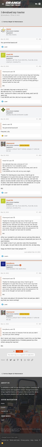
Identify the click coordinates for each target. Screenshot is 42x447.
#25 (40, 212)
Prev (20, 351)
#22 (40, 66)
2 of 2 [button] (26, 351)
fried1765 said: (7, 160)
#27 (40, 324)
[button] (3, 4)
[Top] (40, 440)
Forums (3, 407)
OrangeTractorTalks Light (10, 437)
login (2, 420)
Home (2, 403)
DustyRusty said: (8, 329)
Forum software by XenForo (18, 429)
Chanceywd (10, 143)
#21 (40, 39)
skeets (8, 29)
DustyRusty (6, 15)
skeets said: (6, 124)
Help (31, 440)
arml (8, 109)
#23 (40, 119)
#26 (40, 273)
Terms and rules (15, 440)
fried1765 (9, 54)
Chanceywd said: (8, 72)
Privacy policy (25, 440)
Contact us (4, 411)
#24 (40, 155)
